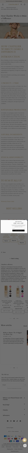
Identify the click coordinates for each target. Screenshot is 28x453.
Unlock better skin (18, 230)
